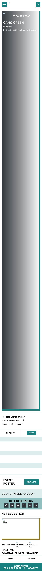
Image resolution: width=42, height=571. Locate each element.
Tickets (31, 559)
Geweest (33, 568)
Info (10, 559)
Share (31, 433)
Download (31, 482)
